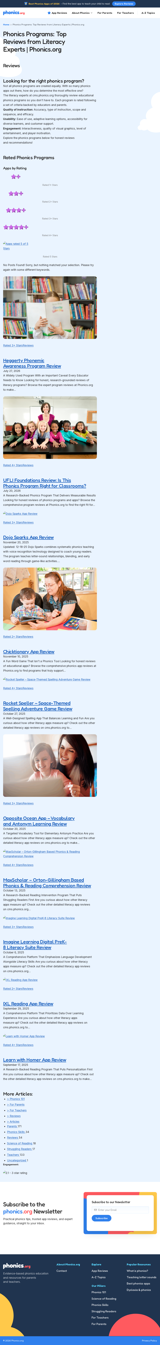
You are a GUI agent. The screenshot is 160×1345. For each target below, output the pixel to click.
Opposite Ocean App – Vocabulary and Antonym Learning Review (39, 821)
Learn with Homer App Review (34, 1060)
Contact (61, 1270)
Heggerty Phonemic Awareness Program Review (32, 363)
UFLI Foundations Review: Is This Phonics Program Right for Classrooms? (44, 483)
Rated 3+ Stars (13, 345)
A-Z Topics (148, 12)
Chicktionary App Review (28, 651)
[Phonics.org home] (14, 12)
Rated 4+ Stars (12, 465)
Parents (12, 1126)
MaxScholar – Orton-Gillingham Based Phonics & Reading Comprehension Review (47, 882)
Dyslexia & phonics (139, 1290)
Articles (13, 1121)
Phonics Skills (16, 1132)
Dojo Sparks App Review (28, 537)
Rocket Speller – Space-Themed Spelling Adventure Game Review (37, 705)
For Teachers (125, 12)
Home (6, 24)
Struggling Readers (19, 1149)
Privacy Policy (149, 1340)
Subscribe (101, 1218)
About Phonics (81, 12)
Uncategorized (17, 1160)
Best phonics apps (138, 1283)
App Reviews (59, 12)
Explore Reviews (124, 3)
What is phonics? (137, 1270)
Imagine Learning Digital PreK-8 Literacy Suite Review (35, 944)
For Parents (105, 12)
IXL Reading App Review (28, 1003)
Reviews (28, 345)
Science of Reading (20, 1143)
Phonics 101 (16, 1099)
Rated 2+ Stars (12, 636)
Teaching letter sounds (141, 1277)
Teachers (13, 1154)
